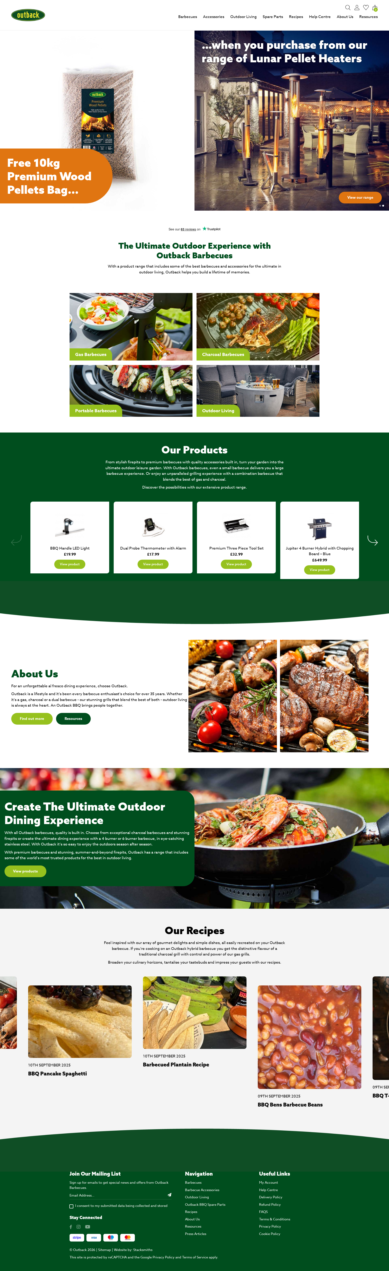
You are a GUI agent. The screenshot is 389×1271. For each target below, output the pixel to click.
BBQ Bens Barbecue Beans (60, 1104)
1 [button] (380, 206)
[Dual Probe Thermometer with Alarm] (153, 525)
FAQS (263, 1211)
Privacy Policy (270, 1226)
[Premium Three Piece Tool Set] (236, 525)
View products (25, 871)
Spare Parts (273, 17)
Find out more (32, 718)
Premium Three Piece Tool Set (236, 548)
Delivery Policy (270, 1197)
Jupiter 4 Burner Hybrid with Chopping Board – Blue (320, 551)
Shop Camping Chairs (354, 197)
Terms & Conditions (274, 1219)
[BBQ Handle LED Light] (70, 525)
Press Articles (195, 1233)
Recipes (296, 17)
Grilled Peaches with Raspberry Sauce (305, 1104)
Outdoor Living (243, 17)
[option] (194, 121)
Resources (368, 17)
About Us (345, 17)
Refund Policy (270, 1204)
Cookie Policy (269, 1233)
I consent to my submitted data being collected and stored (121, 1205)
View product (70, 564)
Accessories (213, 17)
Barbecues (187, 17)
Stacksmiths (142, 1249)
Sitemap (104, 1249)
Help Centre (320, 17)
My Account (268, 1182)
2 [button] (383, 206)
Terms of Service (195, 1257)
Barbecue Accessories (202, 1190)
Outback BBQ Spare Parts (205, 1204)
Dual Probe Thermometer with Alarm (153, 548)
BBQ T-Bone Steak (165, 1095)
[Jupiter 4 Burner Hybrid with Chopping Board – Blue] (320, 525)
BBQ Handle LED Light (70, 548)
